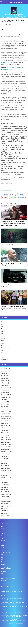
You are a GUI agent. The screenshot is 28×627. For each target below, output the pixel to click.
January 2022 (4, 496)
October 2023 (4, 449)
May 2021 (3, 515)
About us (3, 573)
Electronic (3, 328)
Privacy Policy (4, 580)
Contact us (3, 571)
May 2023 (3, 461)
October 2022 (4, 475)
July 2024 (3, 428)
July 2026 (3, 371)
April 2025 (3, 406)
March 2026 (4, 380)
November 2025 (5, 390)
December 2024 (5, 416)
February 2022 (4, 494)
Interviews (3, 338)
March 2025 (4, 409)
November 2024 (5, 418)
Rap (2, 352)
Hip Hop (3, 336)
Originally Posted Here (6, 190)
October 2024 (4, 420)
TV (2, 357)
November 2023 (5, 446)
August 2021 (4, 508)
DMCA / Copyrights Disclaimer (8, 578)
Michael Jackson (5, 62)
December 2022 (5, 470)
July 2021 (3, 510)
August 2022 (4, 480)
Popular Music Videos (6, 347)
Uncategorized (4, 359)
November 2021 (5, 501)
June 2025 (3, 401)
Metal (2, 340)
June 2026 (3, 373)
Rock (2, 355)
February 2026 (4, 383)
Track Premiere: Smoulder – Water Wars (11, 244)
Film (2, 333)
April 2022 (3, 489)
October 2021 (4, 503)
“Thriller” (12, 62)
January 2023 (4, 468)
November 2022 (5, 473)
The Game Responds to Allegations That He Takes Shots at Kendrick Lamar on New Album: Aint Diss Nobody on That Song (13, 223)
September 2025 (5, 394)
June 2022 (3, 484)
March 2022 (4, 491)
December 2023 (5, 444)
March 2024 (4, 437)
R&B (2, 350)
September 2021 (5, 506)
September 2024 (5, 423)
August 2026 (4, 368)
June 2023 (3, 458)
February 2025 (4, 411)
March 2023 (4, 465)
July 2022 (3, 482)
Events (2, 331)
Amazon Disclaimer (5, 576)
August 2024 (4, 425)
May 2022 (3, 487)
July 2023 (3, 456)
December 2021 (5, 499)
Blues (2, 321)
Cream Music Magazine (15, 2)
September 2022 (5, 477)
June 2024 (3, 430)
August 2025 (4, 397)
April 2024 (3, 435)
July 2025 (3, 399)
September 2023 (5, 451)
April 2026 (3, 378)
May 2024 (3, 432)
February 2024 (4, 439)
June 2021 (3, 513)
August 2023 (4, 454)
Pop (2, 29)
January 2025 (4, 413)
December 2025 (5, 387)
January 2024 (4, 442)
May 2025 (3, 404)
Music (2, 343)
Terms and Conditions (6, 583)
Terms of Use (17, 620)
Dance (2, 326)
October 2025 (4, 392)
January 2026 (4, 385)
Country (3, 324)
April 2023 (3, 463)
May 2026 (3, 375)
